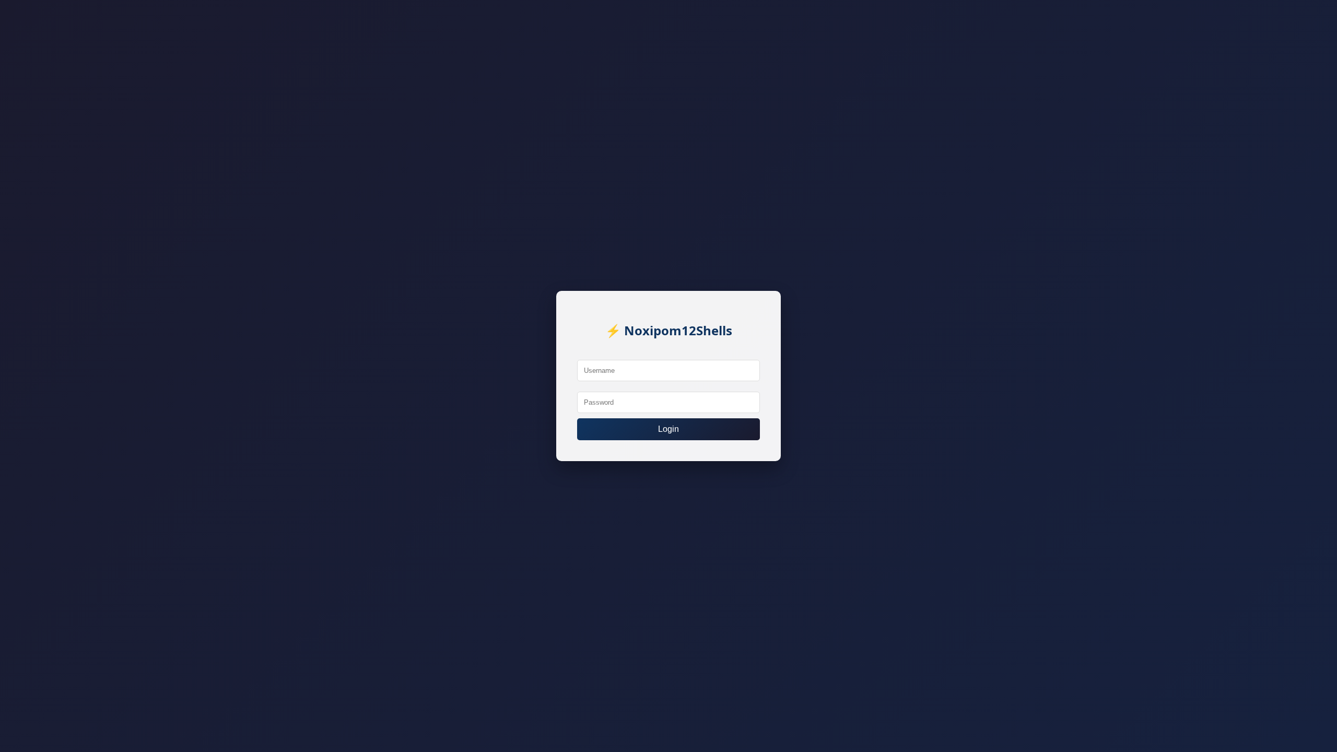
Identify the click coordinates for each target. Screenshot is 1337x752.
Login (668, 429)
